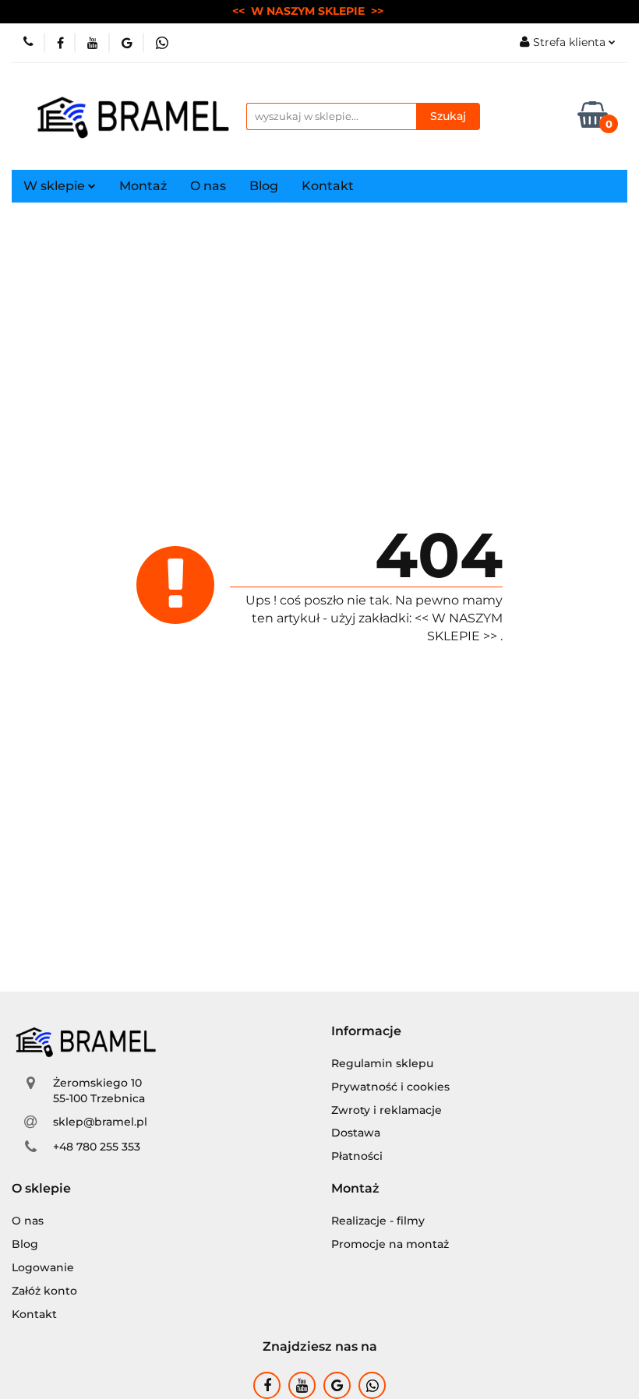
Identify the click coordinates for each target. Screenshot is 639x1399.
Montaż (143, 185)
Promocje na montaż (390, 1244)
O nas (208, 185)
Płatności (357, 1156)
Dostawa (355, 1133)
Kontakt (328, 185)
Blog (263, 185)
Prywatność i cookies (390, 1087)
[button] (366, 1031)
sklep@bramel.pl (100, 1122)
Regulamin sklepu (382, 1063)
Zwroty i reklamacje (386, 1110)
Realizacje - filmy (378, 1221)
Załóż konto (44, 1291)
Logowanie (43, 1267)
